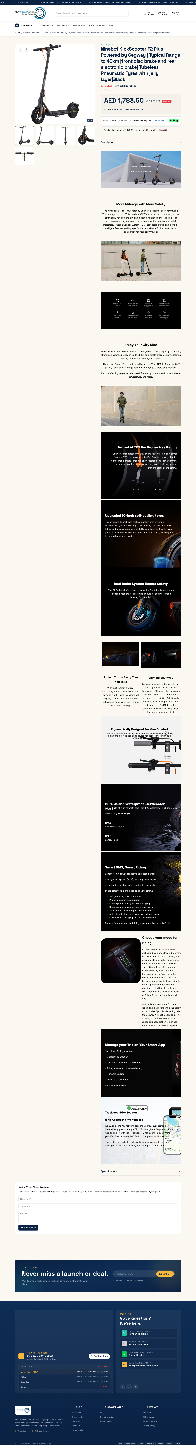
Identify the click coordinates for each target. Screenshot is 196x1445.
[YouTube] (135, 1386)
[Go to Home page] (30, 13)
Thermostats (47, 25)
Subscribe (163, 1274)
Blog (111, 25)
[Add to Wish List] (20, 48)
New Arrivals (79, 25)
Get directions (100, 1356)
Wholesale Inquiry (97, 25)
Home (17, 32)
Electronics (62, 25)
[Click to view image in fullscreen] (55, 84)
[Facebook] (122, 1386)
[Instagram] (129, 1386)
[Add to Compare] (26, 48)
